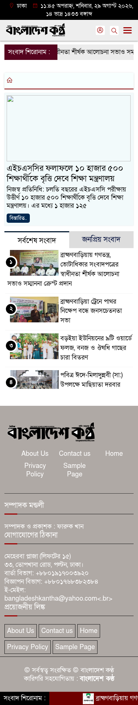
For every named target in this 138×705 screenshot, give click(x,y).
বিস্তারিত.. (18, 218)
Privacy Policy (35, 470)
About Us (35, 454)
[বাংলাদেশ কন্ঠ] (50, 431)
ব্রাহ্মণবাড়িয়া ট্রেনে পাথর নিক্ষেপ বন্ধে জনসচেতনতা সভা (91, 311)
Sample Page (74, 470)
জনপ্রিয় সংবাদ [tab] (101, 239)
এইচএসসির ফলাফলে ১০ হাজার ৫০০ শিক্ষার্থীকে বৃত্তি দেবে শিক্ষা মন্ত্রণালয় (65, 173)
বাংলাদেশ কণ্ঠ (97, 678)
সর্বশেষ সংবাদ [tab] (37, 241)
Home (114, 454)
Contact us (75, 454)
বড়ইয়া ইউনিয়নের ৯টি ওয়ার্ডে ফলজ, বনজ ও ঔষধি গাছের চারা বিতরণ (96, 348)
